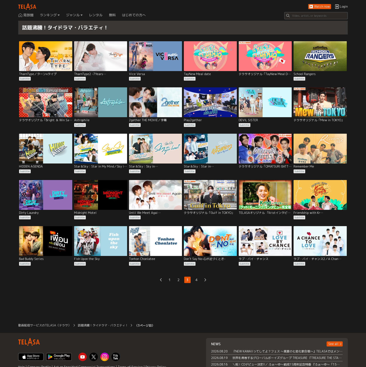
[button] (319, 6)
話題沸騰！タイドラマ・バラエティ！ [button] (103, 325)
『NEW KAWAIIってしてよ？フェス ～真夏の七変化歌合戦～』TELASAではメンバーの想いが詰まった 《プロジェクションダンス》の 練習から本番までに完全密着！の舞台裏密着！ (287, 351)
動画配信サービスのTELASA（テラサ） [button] (44, 325)
